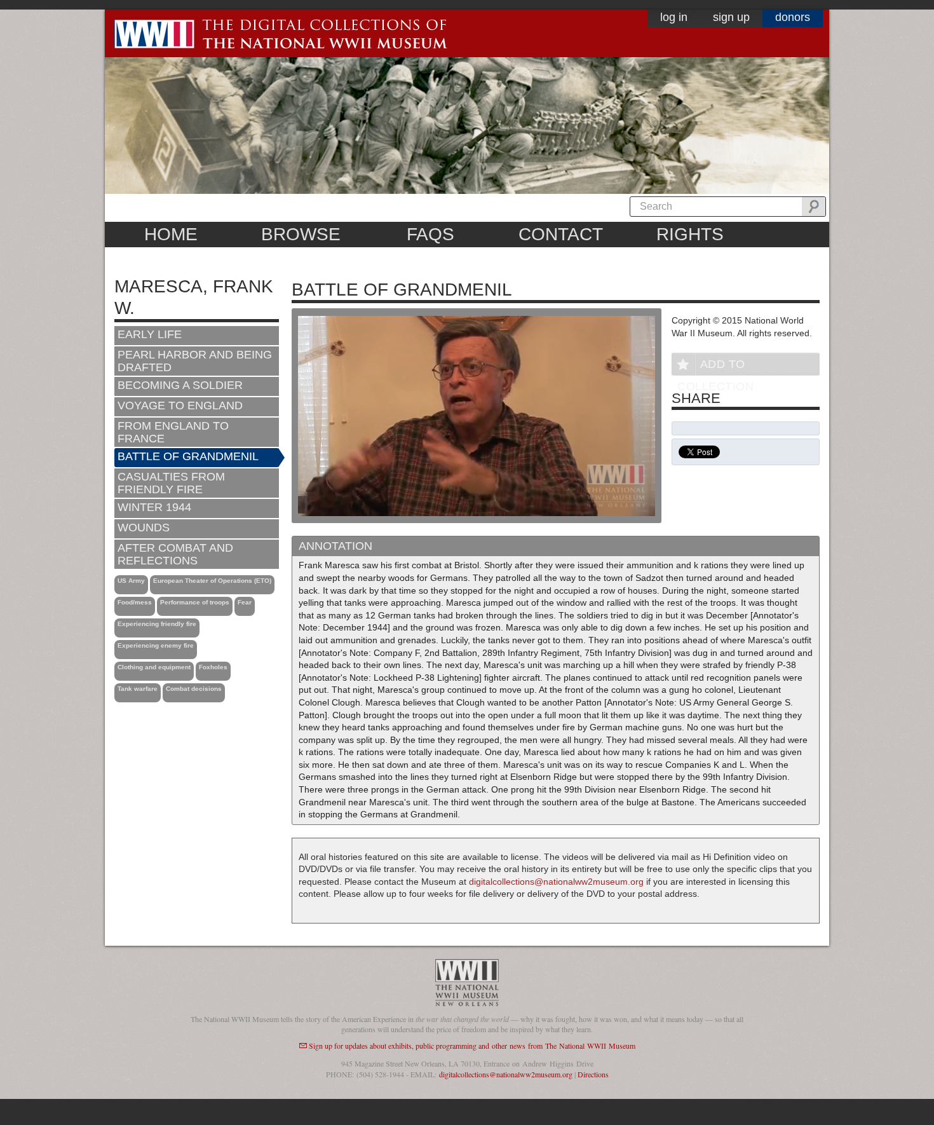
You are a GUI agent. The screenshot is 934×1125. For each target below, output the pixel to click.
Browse (301, 234)
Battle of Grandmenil (188, 456)
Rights (690, 234)
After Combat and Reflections (175, 554)
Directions (593, 1074)
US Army (131, 580)
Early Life (150, 334)
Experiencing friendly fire (157, 623)
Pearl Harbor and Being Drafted (195, 361)
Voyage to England (180, 405)
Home (171, 234)
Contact (560, 234)
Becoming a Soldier (180, 385)
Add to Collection (715, 366)
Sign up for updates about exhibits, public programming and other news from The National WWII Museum (472, 1045)
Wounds (144, 527)
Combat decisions (194, 688)
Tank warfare (138, 688)
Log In (673, 17)
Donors (792, 17)
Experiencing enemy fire (156, 645)
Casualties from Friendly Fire (171, 483)
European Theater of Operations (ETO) (212, 580)
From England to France (173, 432)
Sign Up (731, 17)
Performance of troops (194, 602)
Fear (245, 602)
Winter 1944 (154, 507)
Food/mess (135, 602)
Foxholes (213, 667)
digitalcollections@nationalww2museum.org (556, 881)
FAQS (430, 234)
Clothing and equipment (154, 667)
